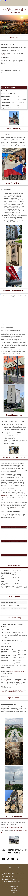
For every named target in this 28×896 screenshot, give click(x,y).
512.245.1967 (12, 879)
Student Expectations (14, 415)
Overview (14, 38)
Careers (14, 888)
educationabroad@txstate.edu (13, 881)
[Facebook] (3, 859)
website (16, 507)
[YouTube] (12, 859)
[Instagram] (17, 859)
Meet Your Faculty (14, 129)
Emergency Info (14, 890)
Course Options (14, 597)
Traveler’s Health (6, 504)
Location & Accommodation (14, 291)
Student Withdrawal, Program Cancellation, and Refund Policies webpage (13, 691)
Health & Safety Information (14, 457)
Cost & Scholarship (14, 618)
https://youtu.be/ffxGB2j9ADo (14, 827)
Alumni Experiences (14, 816)
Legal (14, 892)
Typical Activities (14, 698)
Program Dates (14, 565)
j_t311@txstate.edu (6, 55)
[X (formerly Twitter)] (8, 859)
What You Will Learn (14, 183)
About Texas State (14, 886)
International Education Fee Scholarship (13, 681)
